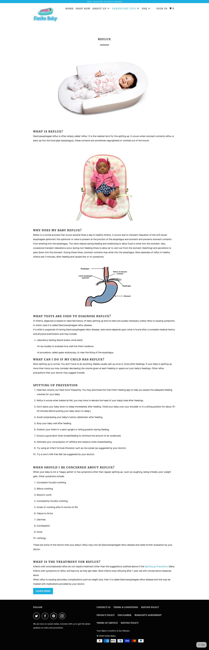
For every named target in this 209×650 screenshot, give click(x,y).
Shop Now (83, 8)
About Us (99, 8)
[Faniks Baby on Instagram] (63, 616)
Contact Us (104, 607)
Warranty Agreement (148, 615)
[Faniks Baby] (45, 16)
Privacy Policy (106, 615)
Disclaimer (124, 615)
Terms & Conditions (126, 607)
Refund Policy (150, 607)
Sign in (162, 8)
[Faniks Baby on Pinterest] (54, 616)
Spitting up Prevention (156, 566)
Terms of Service (107, 623)
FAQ (145, 8)
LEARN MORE (43, 591)
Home (69, 8)
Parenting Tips (124, 8)
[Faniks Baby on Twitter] (37, 616)
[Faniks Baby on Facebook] (46, 616)
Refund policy (129, 623)
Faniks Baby (109, 636)
